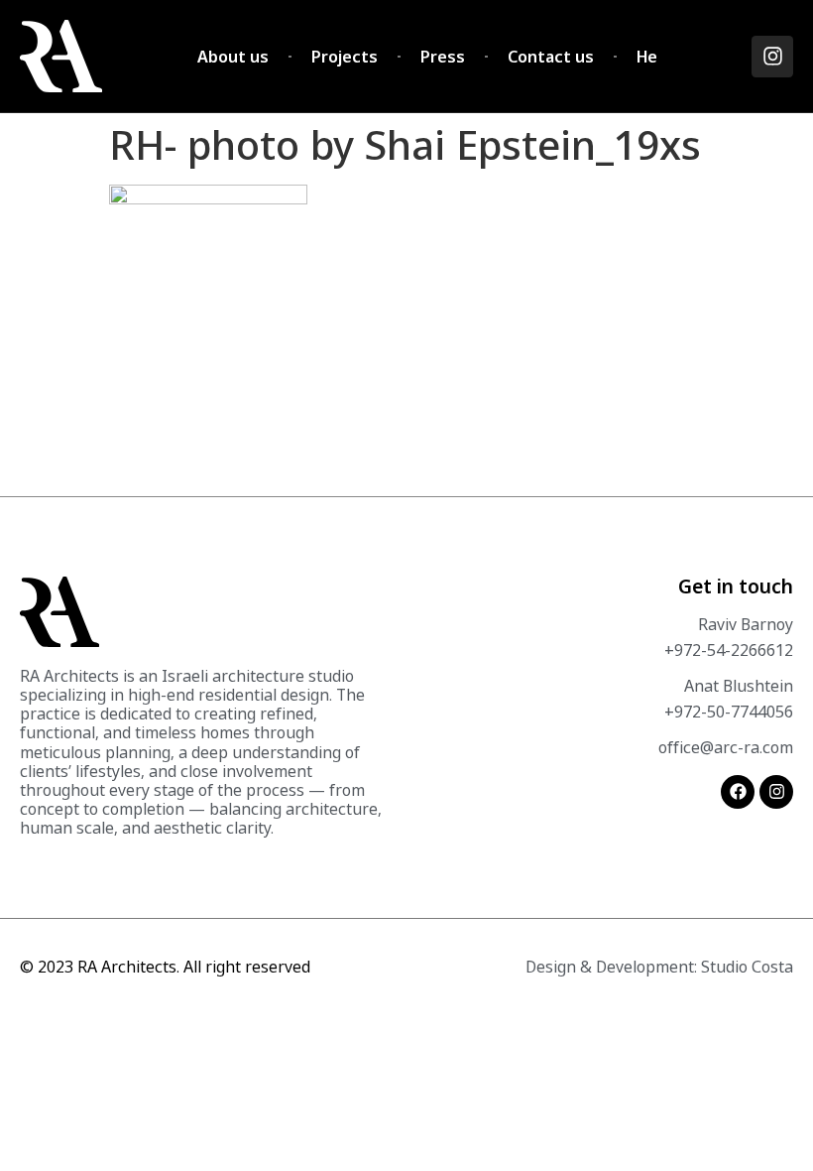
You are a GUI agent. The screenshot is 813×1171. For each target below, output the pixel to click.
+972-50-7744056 (728, 711)
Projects (344, 56)
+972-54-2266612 (728, 650)
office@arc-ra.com (725, 747)
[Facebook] (738, 792)
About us (233, 56)
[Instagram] (772, 56)
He (647, 56)
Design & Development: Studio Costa (659, 966)
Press (442, 56)
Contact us (551, 56)
